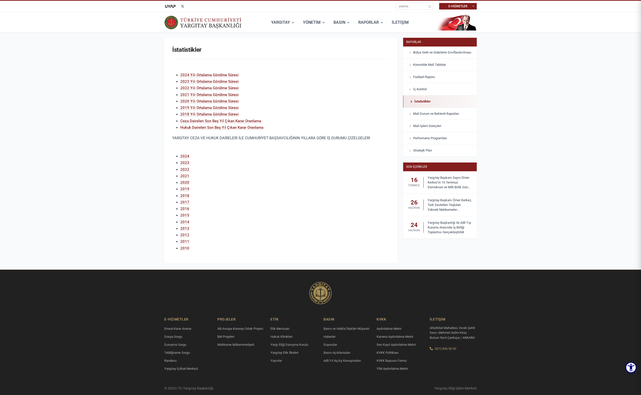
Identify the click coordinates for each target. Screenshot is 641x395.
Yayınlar (276, 360)
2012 (184, 235)
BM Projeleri (225, 336)
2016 (184, 208)
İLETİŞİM (400, 22)
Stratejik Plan (422, 150)
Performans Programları (430, 138)
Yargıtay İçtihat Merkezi (181, 368)
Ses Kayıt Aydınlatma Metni (396, 344)
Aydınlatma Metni (389, 328)
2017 (184, 202)
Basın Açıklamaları (337, 352)
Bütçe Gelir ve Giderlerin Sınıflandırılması (442, 52)
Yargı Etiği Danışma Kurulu (289, 344)
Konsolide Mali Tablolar (429, 64)
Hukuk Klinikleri (281, 336)
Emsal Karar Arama (177, 328)
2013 (184, 228)
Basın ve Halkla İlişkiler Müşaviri (346, 328)
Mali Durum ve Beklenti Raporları (436, 114)
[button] (631, 367)
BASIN (339, 22)
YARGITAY (280, 22)
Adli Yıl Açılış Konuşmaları (342, 360)
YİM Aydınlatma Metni (392, 368)
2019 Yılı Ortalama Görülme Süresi (209, 108)
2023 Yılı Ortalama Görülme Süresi (209, 81)
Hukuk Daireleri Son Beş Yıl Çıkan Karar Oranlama (221, 127)
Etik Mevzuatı (279, 328)
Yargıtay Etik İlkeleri (284, 352)
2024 (184, 156)
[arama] (429, 6)
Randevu (170, 360)
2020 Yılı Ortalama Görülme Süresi (209, 101)
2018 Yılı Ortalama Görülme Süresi (209, 114)
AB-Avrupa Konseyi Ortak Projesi (240, 328)
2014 (184, 222)
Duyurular (330, 344)
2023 (184, 162)
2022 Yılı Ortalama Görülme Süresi (209, 88)
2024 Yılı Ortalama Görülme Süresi (209, 75)
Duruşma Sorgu (175, 344)
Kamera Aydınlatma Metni (395, 336)
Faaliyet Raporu (424, 77)
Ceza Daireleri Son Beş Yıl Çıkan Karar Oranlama (220, 121)
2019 (184, 189)
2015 (184, 215)
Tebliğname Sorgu (177, 352)
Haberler (330, 336)
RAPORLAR (368, 22)
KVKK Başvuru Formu (392, 360)
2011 (184, 241)
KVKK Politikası (388, 352)
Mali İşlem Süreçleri (427, 126)
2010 (184, 248)
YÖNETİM (311, 22)
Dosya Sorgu (173, 336)
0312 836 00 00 (445, 348)
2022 (184, 169)
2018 (184, 196)
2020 (184, 182)
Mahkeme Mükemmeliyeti (235, 344)
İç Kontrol (420, 89)
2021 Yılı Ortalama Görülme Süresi (209, 94)
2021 (184, 176)
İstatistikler (422, 101)
